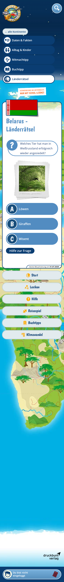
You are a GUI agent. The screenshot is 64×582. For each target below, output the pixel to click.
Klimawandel (34, 334)
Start (34, 275)
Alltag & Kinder (21, 50)
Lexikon (34, 287)
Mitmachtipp (20, 60)
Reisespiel (34, 311)
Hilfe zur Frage (20, 251)
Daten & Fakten (22, 40)
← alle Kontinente (15, 31)
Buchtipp (18, 69)
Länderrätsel (20, 79)
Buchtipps (34, 322)
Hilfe (35, 299)
